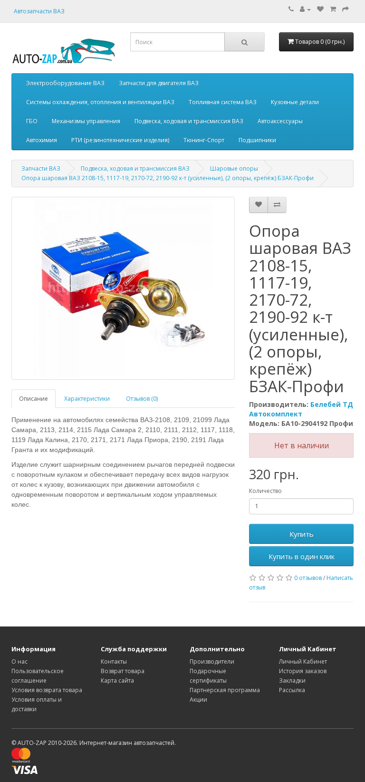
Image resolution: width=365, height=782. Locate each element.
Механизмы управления (86, 121)
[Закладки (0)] (320, 9)
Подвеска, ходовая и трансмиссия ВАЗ (188, 121)
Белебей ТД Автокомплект (301, 409)
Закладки (292, 680)
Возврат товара (122, 671)
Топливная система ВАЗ (223, 102)
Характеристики (87, 399)
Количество (265, 491)
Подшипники (257, 140)
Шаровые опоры (234, 168)
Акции (198, 699)
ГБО (32, 121)
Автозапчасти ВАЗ (39, 11)
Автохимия (41, 140)
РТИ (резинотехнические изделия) (120, 140)
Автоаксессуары (280, 121)
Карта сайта (117, 680)
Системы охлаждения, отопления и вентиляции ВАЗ (100, 102)
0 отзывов (308, 578)
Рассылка (292, 690)
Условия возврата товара (46, 690)
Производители (212, 661)
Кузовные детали (295, 102)
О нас (19, 661)
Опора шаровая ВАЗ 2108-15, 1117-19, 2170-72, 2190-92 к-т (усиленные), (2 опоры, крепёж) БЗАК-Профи (167, 178)
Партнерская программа (225, 690)
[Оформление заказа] (345, 9)
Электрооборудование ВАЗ (65, 83)
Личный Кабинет (303, 661)
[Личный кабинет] (305, 9)
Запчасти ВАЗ (40, 168)
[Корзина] (333, 9)
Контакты (114, 661)
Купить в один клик (302, 556)
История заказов (303, 671)
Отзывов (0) (142, 399)
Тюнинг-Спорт (203, 140)
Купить (301, 534)
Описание (33, 399)
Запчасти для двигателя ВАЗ (159, 83)
